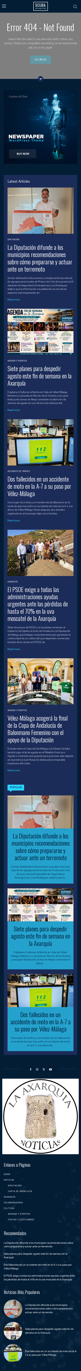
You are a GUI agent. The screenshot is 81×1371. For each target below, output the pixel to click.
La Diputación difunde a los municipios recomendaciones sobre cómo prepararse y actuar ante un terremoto (40, 258)
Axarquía (13, 582)
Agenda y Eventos (17, 361)
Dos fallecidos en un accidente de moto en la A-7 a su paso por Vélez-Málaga (39, 486)
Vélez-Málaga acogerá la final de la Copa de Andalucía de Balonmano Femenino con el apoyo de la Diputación (38, 728)
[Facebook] (30, 1069)
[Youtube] (50, 1069)
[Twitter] (43, 1069)
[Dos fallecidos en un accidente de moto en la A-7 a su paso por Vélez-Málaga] (40, 442)
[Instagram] (37, 1069)
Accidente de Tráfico (19, 471)
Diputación (13, 240)
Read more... (14, 300)
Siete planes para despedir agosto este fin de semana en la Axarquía (40, 375)
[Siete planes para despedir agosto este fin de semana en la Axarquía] (40, 332)
